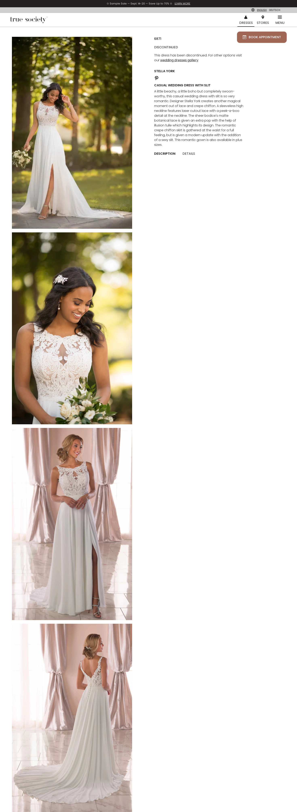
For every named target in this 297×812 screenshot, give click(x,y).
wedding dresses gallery (179, 60)
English (262, 10)
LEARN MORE (182, 3)
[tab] (166, 153)
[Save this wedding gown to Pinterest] (156, 77)
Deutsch (274, 10)
